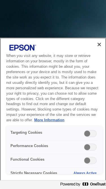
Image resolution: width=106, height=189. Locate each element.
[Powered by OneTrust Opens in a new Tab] (81, 185)
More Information (49, 120)
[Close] (99, 44)
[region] (53, 113)
